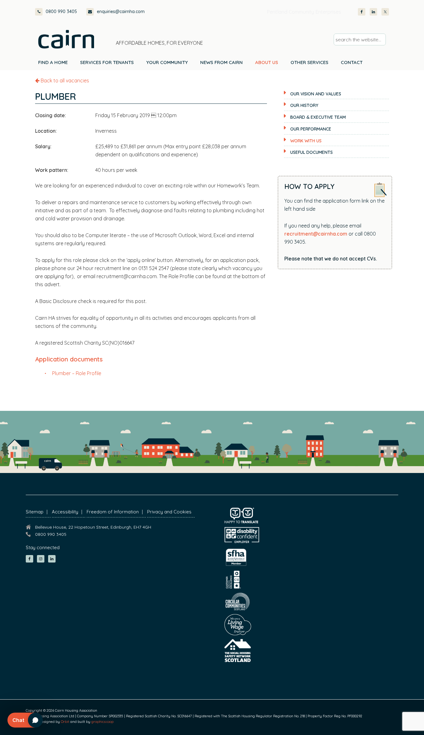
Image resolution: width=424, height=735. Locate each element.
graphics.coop (102, 721)
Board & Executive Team (318, 117)
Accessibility (65, 512)
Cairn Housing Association (66, 39)
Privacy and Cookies (169, 512)
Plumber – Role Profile (76, 373)
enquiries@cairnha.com (121, 11)
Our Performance (310, 129)
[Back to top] (386, 718)
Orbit (65, 721)
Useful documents (311, 152)
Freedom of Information (113, 512)
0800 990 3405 (61, 11)
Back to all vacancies (64, 80)
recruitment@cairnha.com (315, 234)
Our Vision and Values (315, 94)
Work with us (306, 141)
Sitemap (34, 512)
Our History (304, 105)
